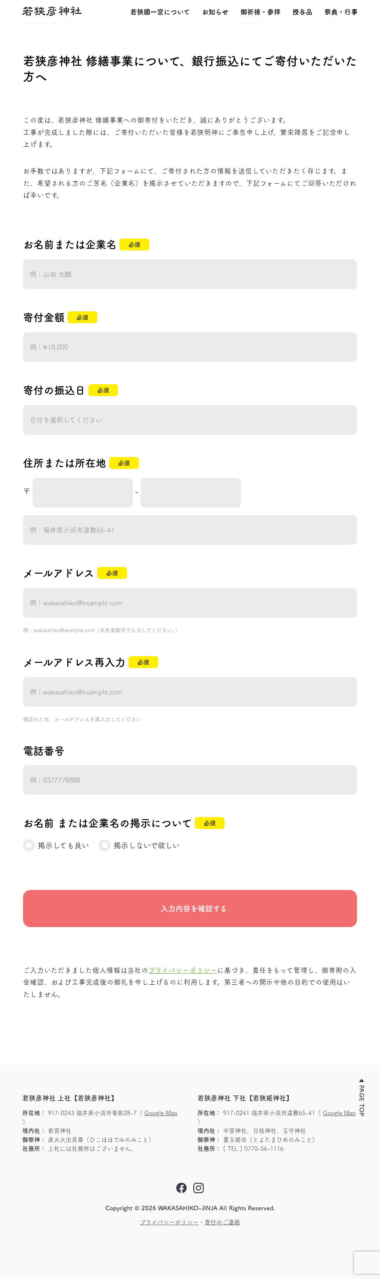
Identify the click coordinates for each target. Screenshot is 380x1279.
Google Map (160, 1113)
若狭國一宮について (160, 12)
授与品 (302, 12)
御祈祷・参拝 (260, 12)
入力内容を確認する (190, 908)
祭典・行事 (341, 12)
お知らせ (215, 12)
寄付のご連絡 (222, 1222)
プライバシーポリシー (182, 970)
